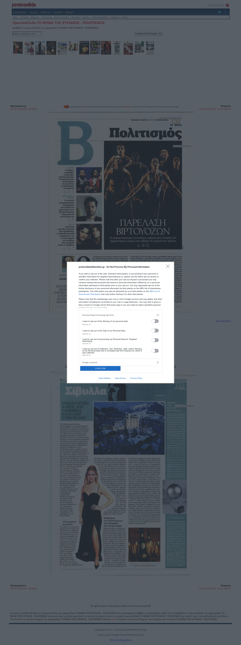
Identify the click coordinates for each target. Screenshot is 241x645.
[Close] (168, 267)
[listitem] (120, 315)
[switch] (155, 321)
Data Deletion (105, 378)
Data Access (120, 378)
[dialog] (120, 322)
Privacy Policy (136, 378)
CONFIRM (100, 368)
